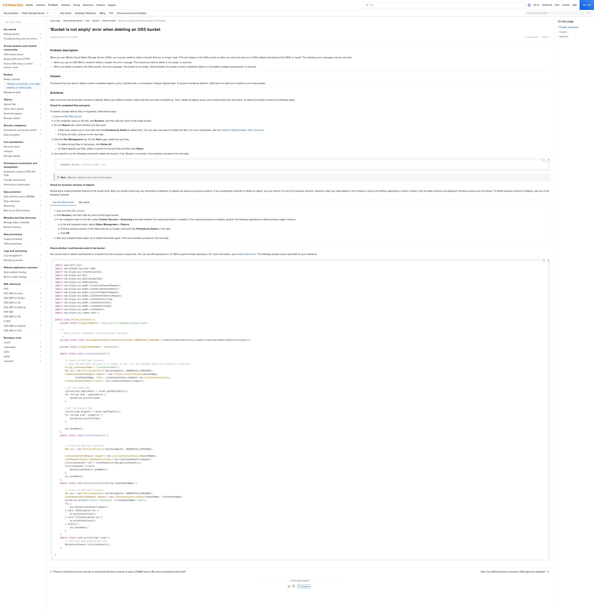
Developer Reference (85, 13)
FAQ (111, 13)
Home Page (55, 20)
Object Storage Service (33, 13)
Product (545, 37)
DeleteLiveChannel (246, 254)
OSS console (75, 116)
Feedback (305, 586)
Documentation (11, 13)
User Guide (65, 13)
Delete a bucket (108, 20)
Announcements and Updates (131, 13)
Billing (102, 13)
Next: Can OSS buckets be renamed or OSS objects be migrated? (513, 571)
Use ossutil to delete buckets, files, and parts (240, 130)
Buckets (95, 20)
